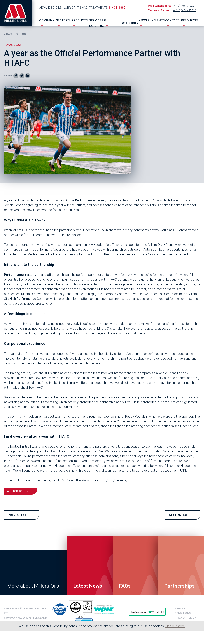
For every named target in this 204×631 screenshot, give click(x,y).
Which (130, 23)
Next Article (179, 515)
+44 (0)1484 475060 (184, 10)
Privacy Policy (185, 617)
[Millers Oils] (18, 13)
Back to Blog (16, 34)
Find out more (175, 626)
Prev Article (18, 515)
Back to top (19, 491)
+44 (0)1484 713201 (184, 5)
